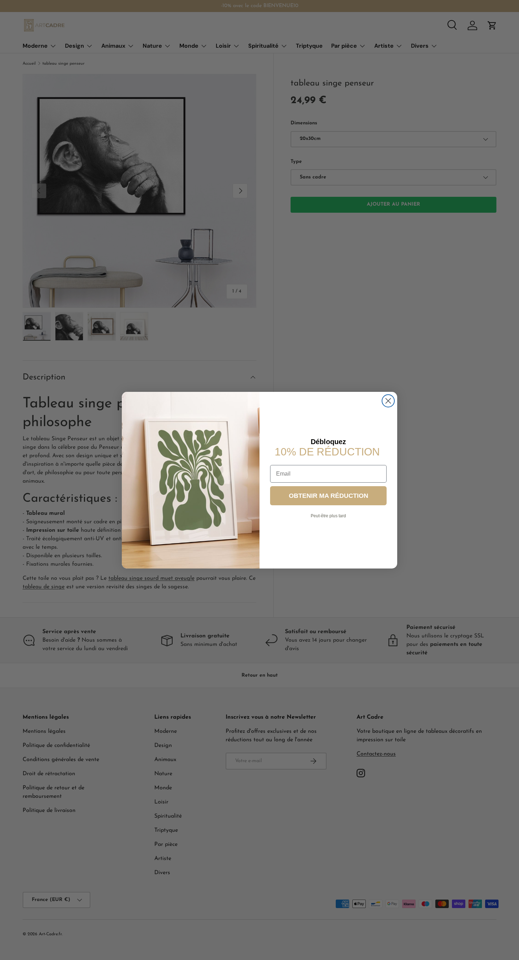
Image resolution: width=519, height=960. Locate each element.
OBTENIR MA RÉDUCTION (328, 495)
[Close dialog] (388, 401)
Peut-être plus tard (328, 515)
